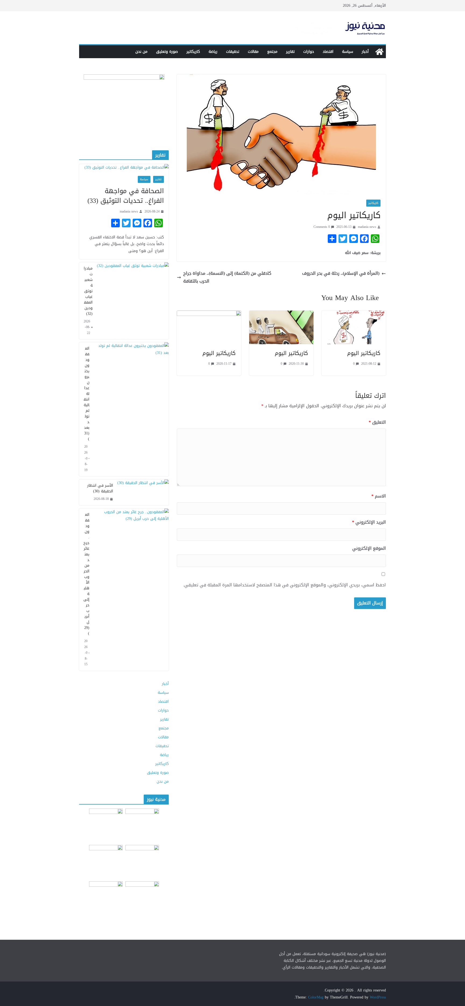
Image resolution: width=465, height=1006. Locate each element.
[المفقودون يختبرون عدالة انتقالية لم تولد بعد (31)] (131, 409)
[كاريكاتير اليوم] (354, 314)
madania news (367, 227)
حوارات (308, 51)
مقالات (253, 51)
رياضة (213, 51)
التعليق (377, 422)
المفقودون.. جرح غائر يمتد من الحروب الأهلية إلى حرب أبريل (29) (86, 574)
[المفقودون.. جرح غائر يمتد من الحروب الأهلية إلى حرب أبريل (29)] (131, 590)
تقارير (290, 51)
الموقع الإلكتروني (369, 548)
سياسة (347, 51)
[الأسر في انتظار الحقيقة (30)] (143, 492)
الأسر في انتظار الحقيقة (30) (100, 488)
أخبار (365, 51)
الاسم (378, 496)
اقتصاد (328, 51)
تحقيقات (232, 51)
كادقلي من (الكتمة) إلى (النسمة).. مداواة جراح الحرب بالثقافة (227, 277)
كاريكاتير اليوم (364, 353)
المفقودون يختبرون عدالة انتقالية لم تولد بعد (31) (86, 394)
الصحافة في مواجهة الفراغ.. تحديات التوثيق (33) (125, 196)
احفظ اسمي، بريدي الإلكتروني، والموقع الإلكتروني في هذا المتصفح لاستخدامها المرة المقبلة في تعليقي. (284, 585)
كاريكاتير (193, 51)
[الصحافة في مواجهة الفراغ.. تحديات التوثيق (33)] (124, 167)
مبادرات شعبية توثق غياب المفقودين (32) (88, 291)
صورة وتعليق (167, 51)
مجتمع (272, 51)
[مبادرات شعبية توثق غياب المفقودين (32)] (133, 300)
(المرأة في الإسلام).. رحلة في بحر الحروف (340, 273)
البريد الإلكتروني (369, 522)
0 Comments (321, 227)
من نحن (141, 51)
